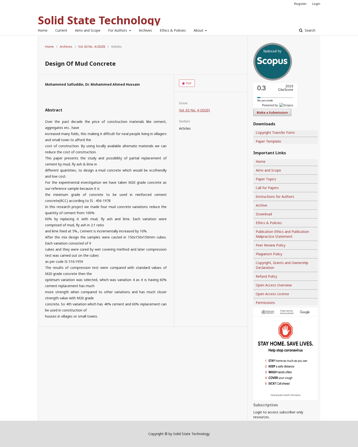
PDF (185, 83)
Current (61, 30)
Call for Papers (267, 187)
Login (316, 3)
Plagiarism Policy (269, 254)
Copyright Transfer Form (275, 132)
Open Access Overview (274, 285)
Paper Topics (266, 179)
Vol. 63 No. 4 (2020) (91, 46)
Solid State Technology (99, 20)
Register (300, 3)
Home (42, 30)
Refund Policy (266, 276)
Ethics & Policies (173, 30)
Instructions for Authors (275, 196)
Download (264, 214)
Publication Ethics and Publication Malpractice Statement (282, 234)
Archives (145, 30)
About (199, 30)
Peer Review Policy (270, 245)
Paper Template (268, 141)
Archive (261, 205)
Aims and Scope (87, 30)
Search (309, 30)
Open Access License (272, 294)
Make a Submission (272, 112)
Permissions (265, 302)
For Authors (118, 30)
